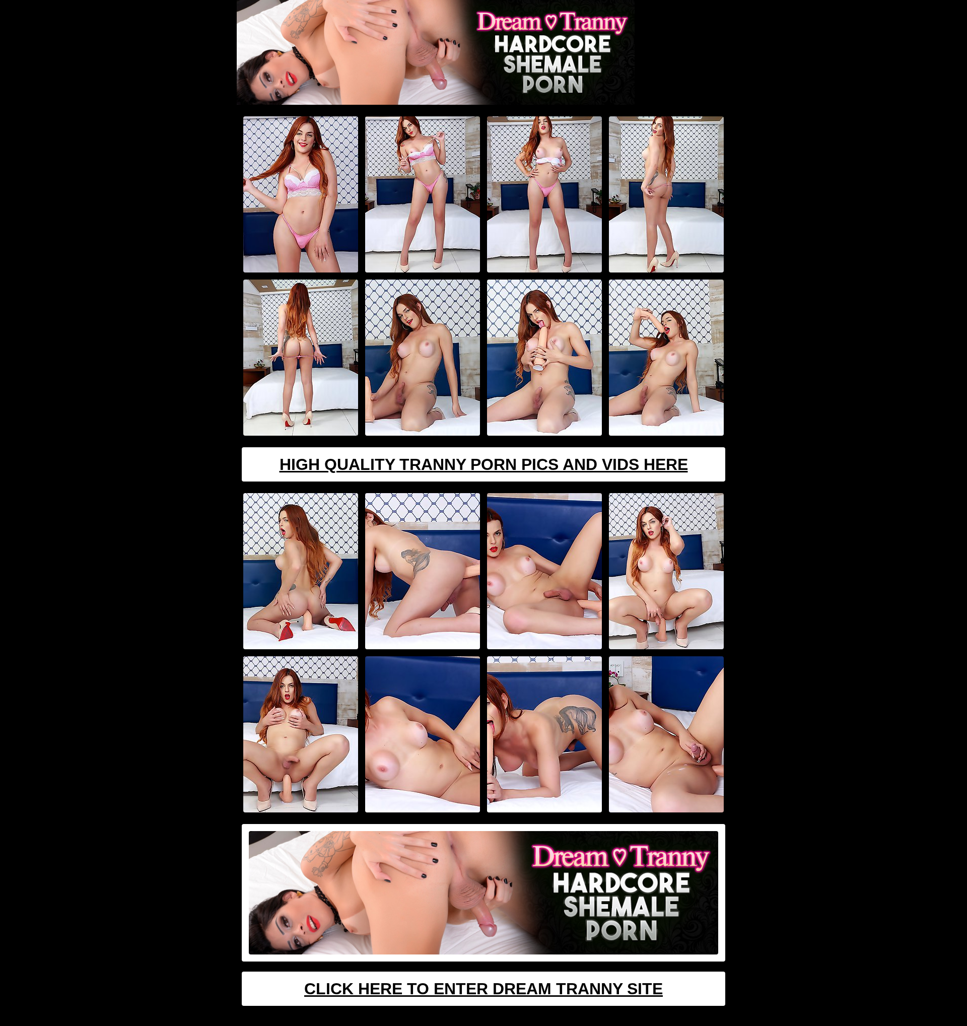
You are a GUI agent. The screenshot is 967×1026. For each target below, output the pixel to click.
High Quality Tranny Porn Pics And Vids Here (484, 464)
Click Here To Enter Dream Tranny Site (483, 989)
